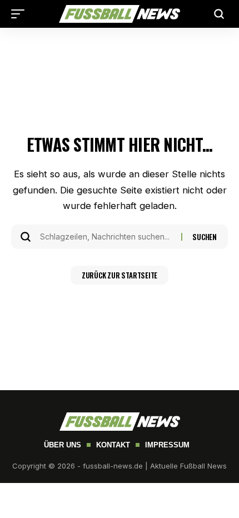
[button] (20, 13)
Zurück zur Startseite (119, 275)
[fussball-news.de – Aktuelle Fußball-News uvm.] (119, 14)
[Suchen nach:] (106, 237)
